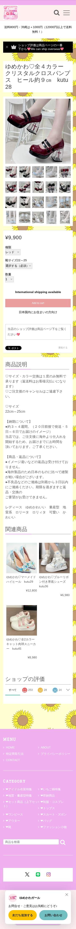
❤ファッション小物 (54, 827)
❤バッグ (46, 820)
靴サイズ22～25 (16, 260)
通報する (63, 347)
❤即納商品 (48, 795)
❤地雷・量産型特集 (19, 795)
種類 (8, 247)
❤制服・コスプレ (52, 801)
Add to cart (38, 303)
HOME (10, 747)
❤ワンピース (14, 814)
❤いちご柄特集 (51, 789)
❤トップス (48, 808)
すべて (12, 689)
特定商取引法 (15, 753)
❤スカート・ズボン (54, 814)
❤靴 (10, 827)
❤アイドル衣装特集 (19, 789)
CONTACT (13, 760)
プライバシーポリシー (55, 753)
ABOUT (46, 747)
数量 (8, 274)
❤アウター (13, 820)
